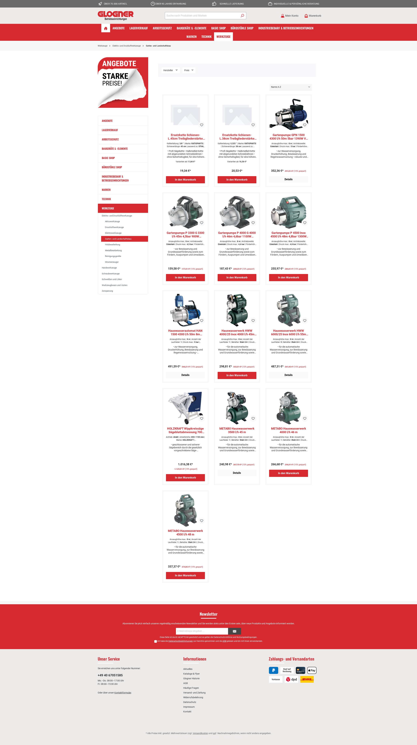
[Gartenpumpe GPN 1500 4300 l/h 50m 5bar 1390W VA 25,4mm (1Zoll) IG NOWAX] (288, 114)
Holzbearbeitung (112, 244)
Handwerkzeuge (109, 267)
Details (289, 179)
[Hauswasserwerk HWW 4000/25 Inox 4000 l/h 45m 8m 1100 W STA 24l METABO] (237, 310)
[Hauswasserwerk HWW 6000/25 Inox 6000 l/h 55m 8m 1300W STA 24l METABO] (288, 310)
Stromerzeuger (112, 262)
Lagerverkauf (110, 130)
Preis (187, 70)
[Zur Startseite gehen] (116, 16)
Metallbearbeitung (113, 250)
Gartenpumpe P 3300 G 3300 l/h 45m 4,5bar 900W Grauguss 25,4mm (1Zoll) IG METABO (185, 234)
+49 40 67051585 (110, 675)
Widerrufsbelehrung (193, 697)
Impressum (189, 707)
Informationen (194, 659)
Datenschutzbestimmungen (180, 641)
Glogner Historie (191, 678)
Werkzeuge (108, 208)
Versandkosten (200, 733)
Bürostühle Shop (112, 167)
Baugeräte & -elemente (115, 149)
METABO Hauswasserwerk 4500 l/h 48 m (185, 532)
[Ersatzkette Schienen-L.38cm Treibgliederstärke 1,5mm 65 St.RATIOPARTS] (237, 114)
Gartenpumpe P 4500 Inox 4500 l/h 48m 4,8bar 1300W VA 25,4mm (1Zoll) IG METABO (289, 234)
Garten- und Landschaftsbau (118, 239)
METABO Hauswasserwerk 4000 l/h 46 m (288, 430)
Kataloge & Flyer (191, 673)
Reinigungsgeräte (113, 256)
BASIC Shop (108, 158)
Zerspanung (107, 291)
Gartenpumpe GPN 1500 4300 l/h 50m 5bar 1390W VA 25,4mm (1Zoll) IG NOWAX (289, 136)
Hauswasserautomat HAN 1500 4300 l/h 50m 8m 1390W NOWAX (185, 332)
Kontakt (187, 711)
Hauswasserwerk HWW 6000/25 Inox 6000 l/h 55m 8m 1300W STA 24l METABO (288, 332)
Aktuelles (187, 669)
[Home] (105, 28)
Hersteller (168, 70)
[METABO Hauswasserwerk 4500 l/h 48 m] (185, 510)
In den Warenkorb (185, 179)
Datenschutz (189, 702)
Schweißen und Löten (112, 279)
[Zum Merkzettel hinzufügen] (201, 125)
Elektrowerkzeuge (113, 233)
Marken (106, 190)
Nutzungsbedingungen (247, 637)
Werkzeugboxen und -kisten (114, 285)
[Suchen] (242, 15)
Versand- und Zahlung (194, 692)
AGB (224, 641)
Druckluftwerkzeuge (114, 227)
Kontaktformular (122, 692)
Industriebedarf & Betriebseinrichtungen (115, 178)
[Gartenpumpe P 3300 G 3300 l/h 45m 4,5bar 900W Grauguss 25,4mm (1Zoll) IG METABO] (185, 212)
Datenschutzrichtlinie (223, 637)
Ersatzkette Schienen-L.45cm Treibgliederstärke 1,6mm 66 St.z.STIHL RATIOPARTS (185, 136)
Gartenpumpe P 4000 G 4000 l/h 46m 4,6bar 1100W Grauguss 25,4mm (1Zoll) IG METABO (237, 234)
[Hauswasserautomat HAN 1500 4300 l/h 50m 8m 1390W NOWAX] (185, 310)
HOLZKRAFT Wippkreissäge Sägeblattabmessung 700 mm (185, 430)
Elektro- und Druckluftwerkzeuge (117, 215)
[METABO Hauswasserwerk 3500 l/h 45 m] (237, 408)
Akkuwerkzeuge (112, 221)
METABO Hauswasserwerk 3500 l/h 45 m (236, 430)
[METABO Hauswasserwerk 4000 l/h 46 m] (288, 408)
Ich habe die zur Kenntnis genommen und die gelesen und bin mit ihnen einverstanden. (210, 641)
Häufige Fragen (191, 688)
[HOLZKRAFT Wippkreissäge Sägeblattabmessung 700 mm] (185, 408)
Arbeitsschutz (110, 139)
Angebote (107, 121)
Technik (106, 199)
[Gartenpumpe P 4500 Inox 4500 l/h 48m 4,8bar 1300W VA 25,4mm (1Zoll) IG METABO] (288, 212)
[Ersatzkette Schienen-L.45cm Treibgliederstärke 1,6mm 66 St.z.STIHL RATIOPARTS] (185, 114)
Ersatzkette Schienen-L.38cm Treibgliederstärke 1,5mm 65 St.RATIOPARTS (237, 136)
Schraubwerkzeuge (111, 273)
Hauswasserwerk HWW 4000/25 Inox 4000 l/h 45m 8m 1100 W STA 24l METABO (237, 332)
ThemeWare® (240, 736)
